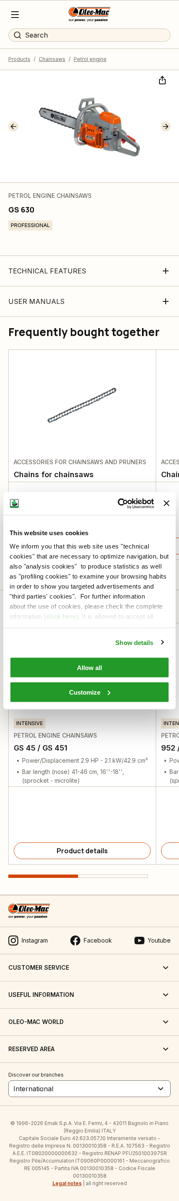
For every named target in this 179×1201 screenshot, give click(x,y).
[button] (13, 126)
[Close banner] (166, 503)
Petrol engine (90, 59)
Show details (134, 642)
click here (61, 615)
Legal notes (67, 1183)
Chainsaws (52, 59)
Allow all (89, 667)
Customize (84, 691)
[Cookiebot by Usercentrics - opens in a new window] (118, 503)
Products (19, 59)
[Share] (161, 79)
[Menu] (15, 14)
